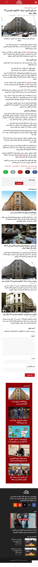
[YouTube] (20, 505)
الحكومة (29, 82)
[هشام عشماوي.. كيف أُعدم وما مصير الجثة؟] (19, 413)
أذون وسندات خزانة (32, 166)
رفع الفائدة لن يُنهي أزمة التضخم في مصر (23, 212)
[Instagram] (25, 505)
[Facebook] (34, 505)
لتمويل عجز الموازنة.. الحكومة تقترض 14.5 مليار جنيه (19, 314)
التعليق (33, 336)
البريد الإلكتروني (30, 366)
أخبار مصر (34, 8)
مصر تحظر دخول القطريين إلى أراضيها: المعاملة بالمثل (18, 459)
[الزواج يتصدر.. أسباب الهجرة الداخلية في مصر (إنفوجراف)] (19, 432)
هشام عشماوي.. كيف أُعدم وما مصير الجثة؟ (18, 421)
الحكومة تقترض (15, 166)
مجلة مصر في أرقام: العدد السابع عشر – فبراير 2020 (16, 550)
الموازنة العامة (22, 155)
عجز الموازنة (28, 168)
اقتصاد (29, 8)
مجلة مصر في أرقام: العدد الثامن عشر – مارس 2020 (16, 541)
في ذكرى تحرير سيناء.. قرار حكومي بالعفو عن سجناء (18, 478)
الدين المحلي (8, 166)
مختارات (26, 8)
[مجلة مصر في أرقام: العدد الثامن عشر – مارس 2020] (30, 542)
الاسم (33, 358)
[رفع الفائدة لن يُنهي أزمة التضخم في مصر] (19, 201)
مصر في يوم (13, 560)
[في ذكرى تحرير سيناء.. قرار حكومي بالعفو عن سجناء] (19, 470)
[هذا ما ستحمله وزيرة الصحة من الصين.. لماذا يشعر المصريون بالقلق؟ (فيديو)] (23, 520)
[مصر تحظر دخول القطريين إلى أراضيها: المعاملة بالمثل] (19, 451)
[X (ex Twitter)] (29, 505)
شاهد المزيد (19, 183)
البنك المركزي (29, 52)
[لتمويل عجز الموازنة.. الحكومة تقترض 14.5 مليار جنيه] (19, 303)
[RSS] (15, 505)
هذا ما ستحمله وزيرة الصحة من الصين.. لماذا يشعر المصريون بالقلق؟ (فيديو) (23, 531)
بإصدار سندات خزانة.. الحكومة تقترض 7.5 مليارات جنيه (19, 281)
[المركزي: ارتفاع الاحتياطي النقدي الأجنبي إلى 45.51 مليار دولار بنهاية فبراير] (19, 234)
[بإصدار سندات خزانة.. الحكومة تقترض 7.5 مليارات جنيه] (19, 269)
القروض (34, 168)
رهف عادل (19, 15)
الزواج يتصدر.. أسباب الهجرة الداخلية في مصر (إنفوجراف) (17, 440)
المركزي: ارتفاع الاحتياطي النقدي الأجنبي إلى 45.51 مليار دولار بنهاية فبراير (20, 247)
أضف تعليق (25, 15)
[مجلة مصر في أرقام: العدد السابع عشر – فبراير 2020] (30, 552)
